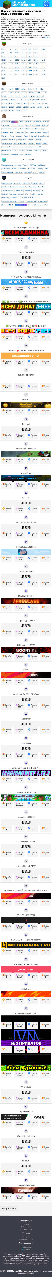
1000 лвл (29, 121)
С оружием (14, 154)
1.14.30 (37, 92)
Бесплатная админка (33, 132)
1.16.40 (24, 96)
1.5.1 (16, 49)
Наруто (33, 136)
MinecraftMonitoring (23, 3)
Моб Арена (31, 168)
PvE (11, 132)
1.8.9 (16, 53)
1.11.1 (23, 56)
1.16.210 (20, 100)
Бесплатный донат (20, 143)
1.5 (10, 49)
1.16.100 (32, 96)
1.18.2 (17, 71)
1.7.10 (43, 49)
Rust (46, 205)
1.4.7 (3, 49)
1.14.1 (36, 60)
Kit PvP (35, 172)
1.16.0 (4, 96)
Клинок (30, 205)
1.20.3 (30, 74)
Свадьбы (5, 132)
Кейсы (33, 194)
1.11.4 (17, 92)
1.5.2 (23, 49)
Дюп (21, 121)
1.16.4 (23, 67)
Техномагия (39, 205)
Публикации (26, 1227)
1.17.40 (25, 103)
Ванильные (24, 147)
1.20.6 (4, 78)
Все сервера (26, 1237)
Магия (45, 143)
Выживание (6, 121)
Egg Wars (27, 172)
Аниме (38, 143)
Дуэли (21, 150)
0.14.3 (11, 89)
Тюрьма (37, 129)
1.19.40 (39, 107)
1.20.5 (43, 74)
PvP (12, 125)
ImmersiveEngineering (9, 201)
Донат (27, 125)
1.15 (16, 63)
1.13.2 (23, 60)
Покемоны (19, 190)
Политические (14, 147)
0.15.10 (23, 89)
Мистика (29, 150)
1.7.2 (35, 49)
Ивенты (45, 132)
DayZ (42, 190)
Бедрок (15, 150)
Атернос (33, 147)
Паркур (14, 168)
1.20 (10, 74)
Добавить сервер (26, 1239)
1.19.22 (18, 107)
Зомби (41, 172)
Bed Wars (18, 165)
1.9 (22, 53)
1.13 (10, 60)
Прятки (25, 165)
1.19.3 (43, 71)
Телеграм (27, 1250)
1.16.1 (4, 67)
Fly (43, 129)
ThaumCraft (12, 194)
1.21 (24, 110)
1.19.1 (30, 71)
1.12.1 (43, 56)
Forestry (34, 183)
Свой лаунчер (7, 143)
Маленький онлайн (8, 139)
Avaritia (40, 194)
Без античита (21, 139)
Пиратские (6, 125)
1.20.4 (36, 74)
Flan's (41, 183)
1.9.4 (35, 53)
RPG (15, 129)
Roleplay (5, 136)
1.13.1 (17, 60)
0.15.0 (17, 89)
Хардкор (38, 139)
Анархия (19, 136)
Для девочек (6, 150)
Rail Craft (5, 187)
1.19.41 (46, 107)
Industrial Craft (7, 183)
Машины (28, 190)
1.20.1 (17, 74)
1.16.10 (11, 96)
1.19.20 (11, 107)
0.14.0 (4, 89)
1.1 (42, 89)
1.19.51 (11, 110)
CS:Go (46, 168)
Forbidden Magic (20, 205)
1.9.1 (29, 53)
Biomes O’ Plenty (7, 205)
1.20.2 (23, 74)
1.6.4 (29, 49)
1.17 (35, 67)
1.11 (16, 56)
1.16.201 (13, 100)
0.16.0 (30, 89)
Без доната (36, 125)
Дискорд (31, 143)
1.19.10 (4, 107)
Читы (26, 136)
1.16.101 (40, 96)
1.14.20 (30, 92)
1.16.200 (5, 100)
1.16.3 (17, 67)
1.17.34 (18, 103)
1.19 (22, 71)
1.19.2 (36, 71)
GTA (26, 194)
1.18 (3, 71)
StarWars (36, 190)
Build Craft (17, 183)
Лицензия (46, 121)
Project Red (23, 187)
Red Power (14, 187)
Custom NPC (15, 197)
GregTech (32, 187)
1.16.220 (28, 100)
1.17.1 (43, 67)
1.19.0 (45, 103)
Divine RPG (26, 183)
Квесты (30, 139)
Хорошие (5, 154)
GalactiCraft (41, 187)
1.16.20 (17, 96)
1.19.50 (4, 110)
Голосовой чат (31, 201)
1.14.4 (11, 63)
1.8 (3, 53)
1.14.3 (4, 63)
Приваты (45, 125)
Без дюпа (37, 121)
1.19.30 (25, 107)
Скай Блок (22, 168)
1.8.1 (10, 53)
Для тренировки (25, 154)
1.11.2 (30, 56)
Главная (26, 1224)
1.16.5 (30, 67)
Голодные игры (7, 165)
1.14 (29, 60)
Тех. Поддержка (26, 1229)
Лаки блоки (18, 172)
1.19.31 (32, 107)
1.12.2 (4, 60)
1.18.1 (11, 71)
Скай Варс (41, 165)
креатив (47, 37)
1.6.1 (10, 92)
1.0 (36, 89)
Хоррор (44, 150)
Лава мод (5, 197)
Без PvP (20, 125)
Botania (21, 201)
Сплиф (39, 168)
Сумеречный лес (8, 190)
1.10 (42, 53)
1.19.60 (18, 110)
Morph (20, 194)
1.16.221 (36, 100)
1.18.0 (39, 103)
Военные (37, 150)
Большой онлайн (43, 136)
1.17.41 (32, 103)
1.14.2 (43, 60)
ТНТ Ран (33, 165)
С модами (19, 289)
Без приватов (6, 129)
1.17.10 (4, 103)
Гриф (12, 136)
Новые (4, 147)
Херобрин (29, 129)
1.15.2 (30, 63)
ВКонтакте (27, 1247)
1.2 (3, 92)
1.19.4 (4, 74)
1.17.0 (43, 100)
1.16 (42, 63)
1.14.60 (44, 92)
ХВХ (39, 147)
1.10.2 (11, 56)
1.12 (35, 56)
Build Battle (6, 168)
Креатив (15, 121)
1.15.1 (23, 63)
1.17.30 (11, 103)
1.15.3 (36, 63)
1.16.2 (11, 67)
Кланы (22, 129)
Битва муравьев (7, 172)
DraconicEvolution (27, 197)
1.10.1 (4, 56)
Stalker (4, 194)
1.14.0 (23, 92)
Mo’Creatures (42, 201)
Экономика (20, 132)
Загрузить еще (9, 1208)
